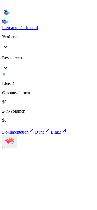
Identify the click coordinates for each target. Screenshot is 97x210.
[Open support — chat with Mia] (9, 141)
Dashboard (28, 27)
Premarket (10, 27)
